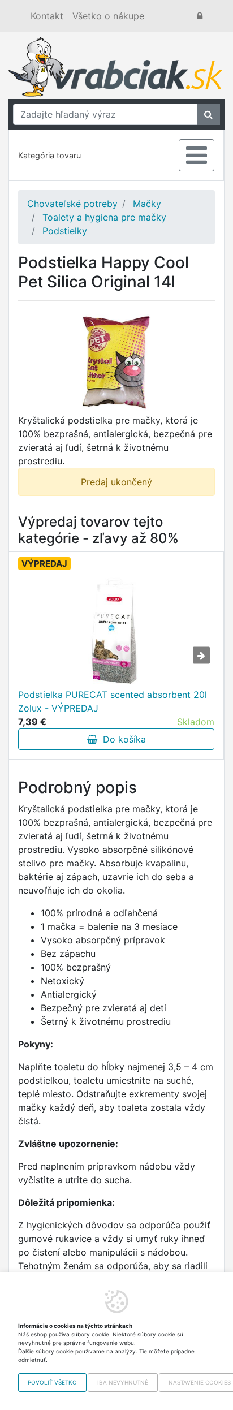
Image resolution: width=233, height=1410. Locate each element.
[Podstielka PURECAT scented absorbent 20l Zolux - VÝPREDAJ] (116, 631)
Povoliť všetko (52, 1382)
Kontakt (47, 15)
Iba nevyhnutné (122, 1382)
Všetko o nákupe (108, 15)
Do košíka (121, 739)
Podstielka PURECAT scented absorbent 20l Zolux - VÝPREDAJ (112, 701)
